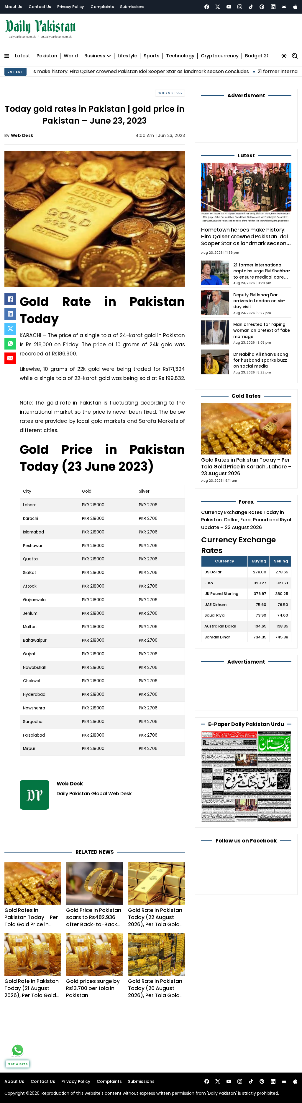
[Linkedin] (273, 6)
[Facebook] (206, 6)
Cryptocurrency (220, 53)
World (71, 53)
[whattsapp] (17, 1050)
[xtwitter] (217, 6)
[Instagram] (239, 6)
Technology (180, 53)
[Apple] (295, 6)
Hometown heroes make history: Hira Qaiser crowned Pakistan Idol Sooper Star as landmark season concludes (244, 205)
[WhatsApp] (10, 341)
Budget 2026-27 (264, 53)
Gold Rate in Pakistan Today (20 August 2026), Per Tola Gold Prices (155, 965)
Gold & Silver (170, 90)
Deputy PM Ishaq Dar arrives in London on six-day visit (259, 266)
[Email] (10, 355)
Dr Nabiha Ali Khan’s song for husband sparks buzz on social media (260, 325)
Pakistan (47, 53)
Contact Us (40, 6)
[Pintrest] (262, 6)
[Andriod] (284, 6)
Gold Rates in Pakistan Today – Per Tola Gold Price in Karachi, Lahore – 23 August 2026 (31, 898)
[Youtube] (228, 6)
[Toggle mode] (284, 53)
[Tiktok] (251, 6)
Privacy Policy (70, 6)
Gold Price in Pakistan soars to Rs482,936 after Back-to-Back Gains (93, 894)
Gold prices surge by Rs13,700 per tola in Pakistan (93, 962)
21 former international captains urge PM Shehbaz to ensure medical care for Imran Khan (261, 239)
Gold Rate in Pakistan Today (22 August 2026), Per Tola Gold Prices (155, 894)
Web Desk (22, 133)
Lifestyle (127, 53)
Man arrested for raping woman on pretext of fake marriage (261, 296)
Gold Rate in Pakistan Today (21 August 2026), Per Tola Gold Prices (31, 965)
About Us (13, 6)
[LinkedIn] (10, 311)
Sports (152, 53)
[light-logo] (41, 28)
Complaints (102, 6)
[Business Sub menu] (108, 53)
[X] (10, 326)
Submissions (132, 6)
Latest (22, 53)
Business (94, 53)
